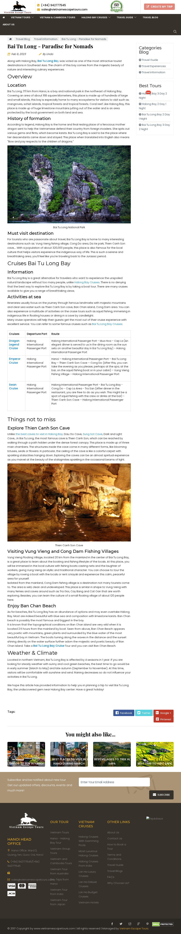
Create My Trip (161, 6)
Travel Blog (150, 17)
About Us (8, 24)
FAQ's (110, 877)
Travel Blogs (115, 871)
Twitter (145, 713)
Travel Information (153, 72)
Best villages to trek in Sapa (112, 761)
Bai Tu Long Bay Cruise (48, 646)
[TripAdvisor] (116, 6)
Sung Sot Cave (92, 434)
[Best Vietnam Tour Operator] (19, 6)
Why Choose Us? (118, 883)
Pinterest (165, 719)
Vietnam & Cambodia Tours (57, 17)
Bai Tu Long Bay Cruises (107, 324)
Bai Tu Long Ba (47, 61)
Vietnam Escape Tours (133, 928)
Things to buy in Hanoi (26, 764)
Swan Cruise (13, 386)
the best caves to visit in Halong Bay (39, 434)
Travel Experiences (153, 66)
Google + (165, 713)
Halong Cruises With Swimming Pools (88, 841)
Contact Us (114, 838)
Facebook (125, 713)
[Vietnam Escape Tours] (26, 819)
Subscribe (163, 795)
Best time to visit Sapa (155, 764)
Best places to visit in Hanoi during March (69, 761)
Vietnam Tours (21, 17)
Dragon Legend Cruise (14, 344)
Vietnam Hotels (89, 902)
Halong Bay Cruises (94, 17)
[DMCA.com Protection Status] (163, 924)
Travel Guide (125, 17)
